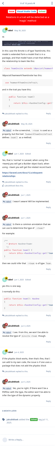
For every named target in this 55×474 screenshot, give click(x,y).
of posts (26, 3)
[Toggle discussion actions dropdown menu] (52, 3)
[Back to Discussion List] (3, 3)
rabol (8, 130)
